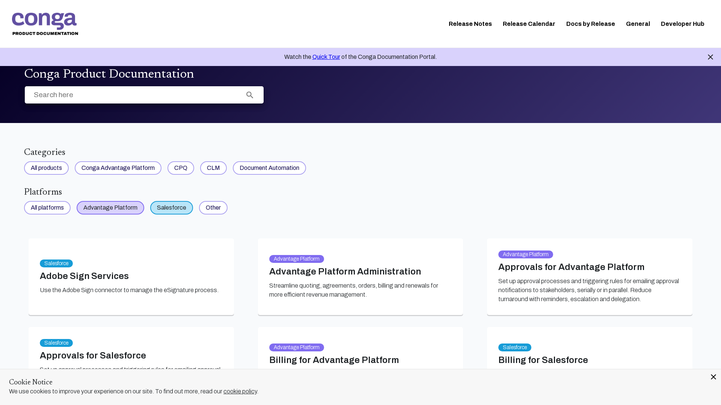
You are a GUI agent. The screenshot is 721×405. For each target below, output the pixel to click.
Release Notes (470, 24)
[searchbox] (250, 95)
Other (213, 207)
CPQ (180, 168)
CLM (213, 168)
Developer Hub (682, 24)
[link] (45, 24)
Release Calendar (529, 24)
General (638, 24)
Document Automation (269, 168)
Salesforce (171, 207)
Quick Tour (326, 57)
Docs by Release (590, 24)
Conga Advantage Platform (118, 168)
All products (46, 168)
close (713, 376)
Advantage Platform (110, 207)
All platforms (47, 207)
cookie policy (240, 391)
